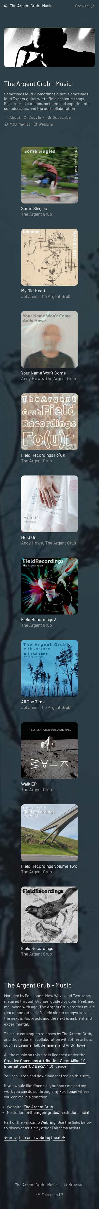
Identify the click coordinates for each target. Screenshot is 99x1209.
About (14, 117)
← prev (10, 1137)
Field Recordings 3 (38, 619)
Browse (82, 5)
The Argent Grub (36, 214)
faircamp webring (34, 1137)
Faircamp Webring (40, 1122)
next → (59, 1137)
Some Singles (34, 208)
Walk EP (29, 784)
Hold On (28, 537)
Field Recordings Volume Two (49, 866)
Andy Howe (32, 378)
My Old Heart (33, 290)
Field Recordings (37, 948)
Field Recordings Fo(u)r (43, 455)
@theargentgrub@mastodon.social (57, 1112)
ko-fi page (68, 1091)
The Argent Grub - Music (36, 1184)
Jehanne (29, 296)
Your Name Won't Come (43, 373)
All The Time (33, 701)
